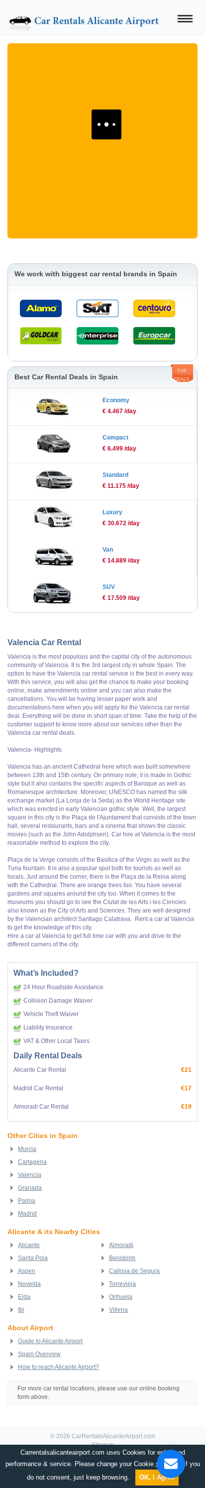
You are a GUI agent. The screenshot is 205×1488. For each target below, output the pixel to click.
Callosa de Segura (134, 1270)
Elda (24, 1296)
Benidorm (122, 1258)
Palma (26, 1200)
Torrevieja (122, 1283)
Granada (30, 1187)
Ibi (21, 1309)
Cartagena (32, 1161)
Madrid (27, 1213)
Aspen (26, 1270)
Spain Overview (39, 1354)
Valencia (29, 1174)
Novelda (29, 1283)
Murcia (27, 1148)
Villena (118, 1309)
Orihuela (120, 1296)
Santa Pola (33, 1258)
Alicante (29, 1245)
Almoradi (121, 1245)
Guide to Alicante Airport (50, 1341)
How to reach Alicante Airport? (58, 1367)
